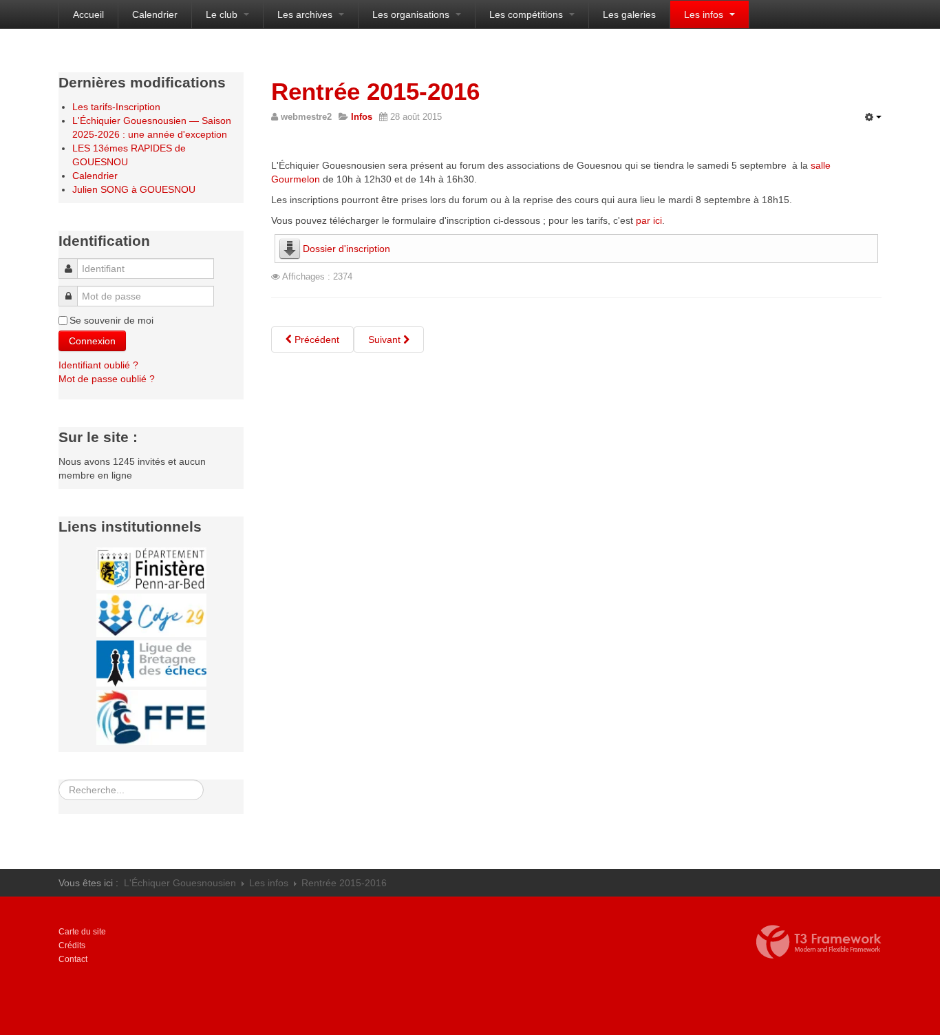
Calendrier (155, 14)
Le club (223, 14)
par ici (649, 220)
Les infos (705, 14)
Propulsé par (819, 942)
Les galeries (629, 14)
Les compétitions (527, 14)
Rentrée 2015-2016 (375, 91)
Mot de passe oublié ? (106, 378)
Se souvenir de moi (111, 320)
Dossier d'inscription (346, 248)
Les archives (306, 14)
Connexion (92, 340)
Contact (72, 959)
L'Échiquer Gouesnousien (180, 882)
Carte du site (82, 932)
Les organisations (412, 14)
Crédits (71, 945)
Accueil (88, 14)
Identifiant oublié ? (98, 364)
